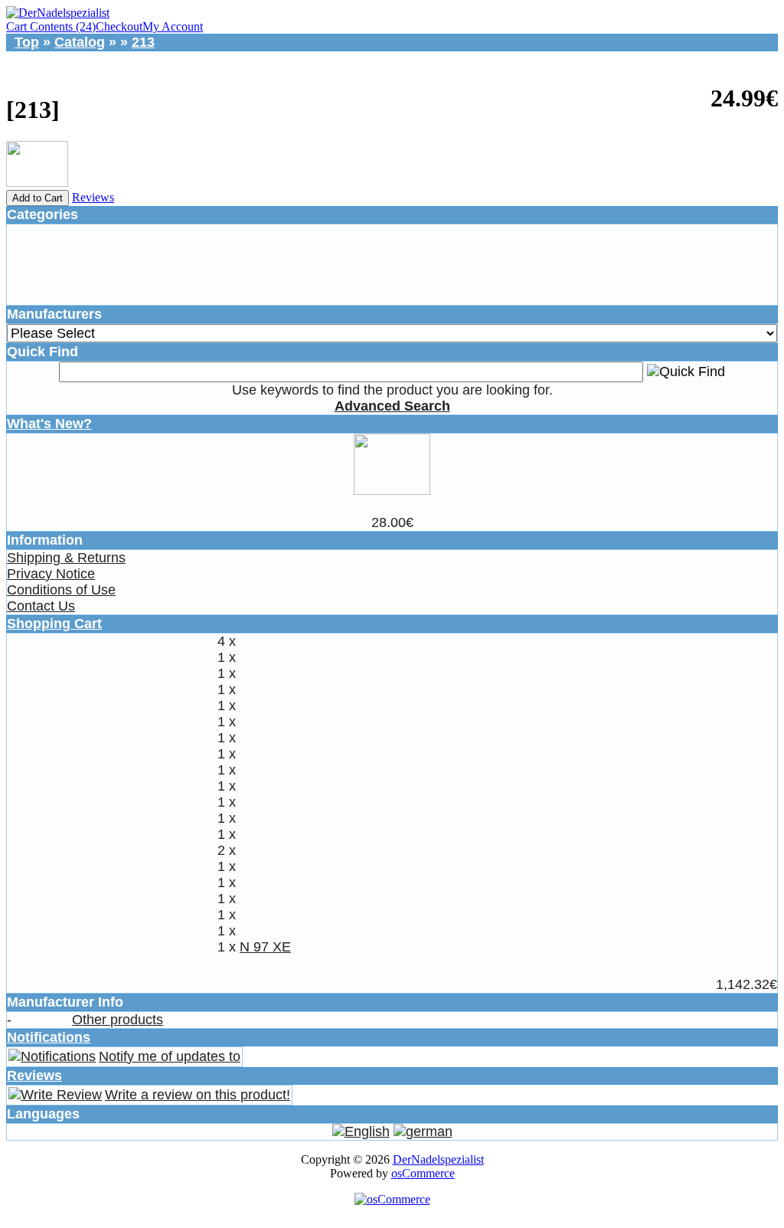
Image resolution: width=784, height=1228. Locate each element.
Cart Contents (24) (51, 26)
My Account (172, 26)
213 (143, 42)
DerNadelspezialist (438, 1159)
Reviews (93, 197)
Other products (117, 1019)
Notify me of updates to (169, 1056)
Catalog (79, 42)
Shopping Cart (54, 623)
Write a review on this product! (197, 1094)
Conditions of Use (61, 590)
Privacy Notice (51, 573)
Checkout (119, 26)
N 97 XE (265, 947)
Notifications (48, 1037)
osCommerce (423, 1173)
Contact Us (41, 606)
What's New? (49, 423)
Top (27, 42)
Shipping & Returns (66, 557)
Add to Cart (37, 198)
